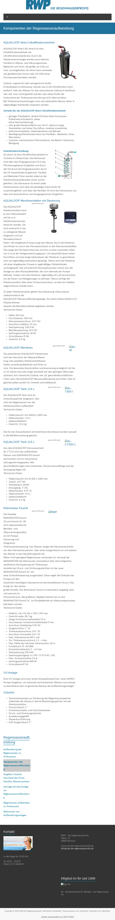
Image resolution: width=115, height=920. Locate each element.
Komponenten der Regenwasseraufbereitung (16, 765)
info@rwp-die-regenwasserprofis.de (77, 849)
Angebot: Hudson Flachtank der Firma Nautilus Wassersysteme (16, 778)
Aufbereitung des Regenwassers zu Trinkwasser (12, 753)
